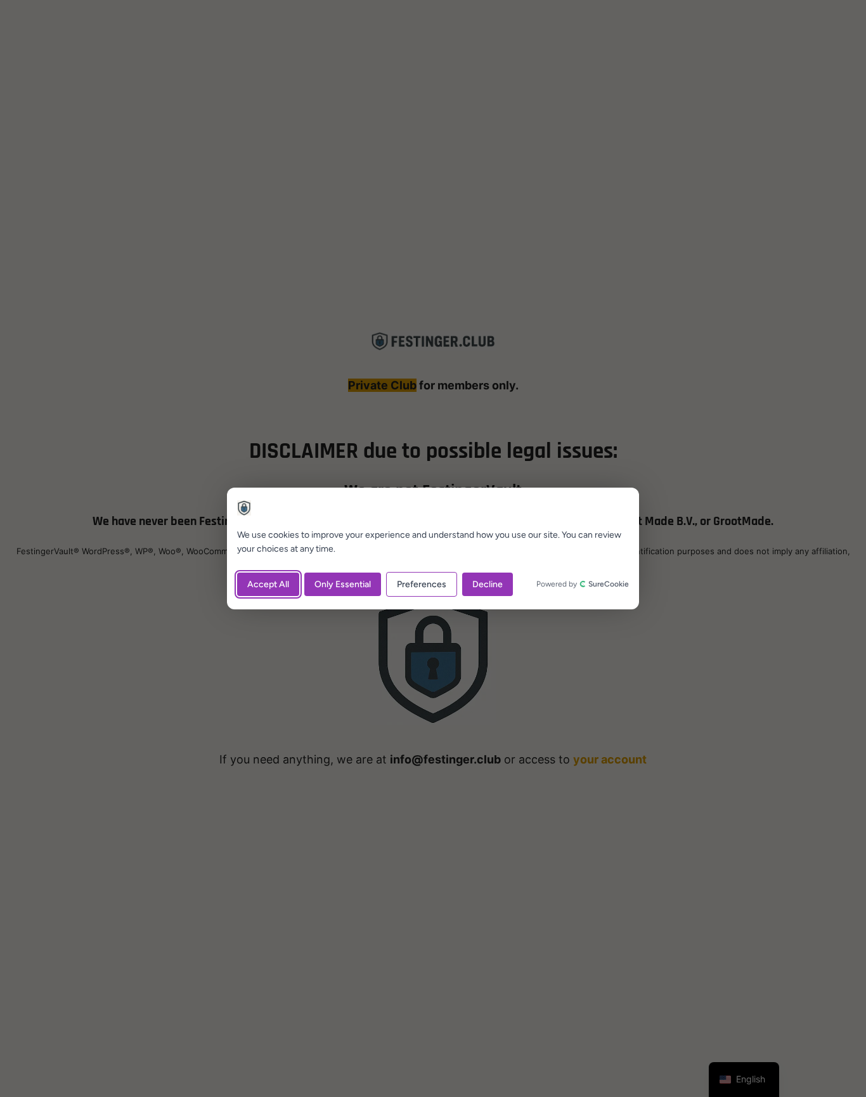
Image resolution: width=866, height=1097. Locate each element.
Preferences (421, 584)
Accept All (268, 584)
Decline (487, 584)
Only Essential (342, 584)
